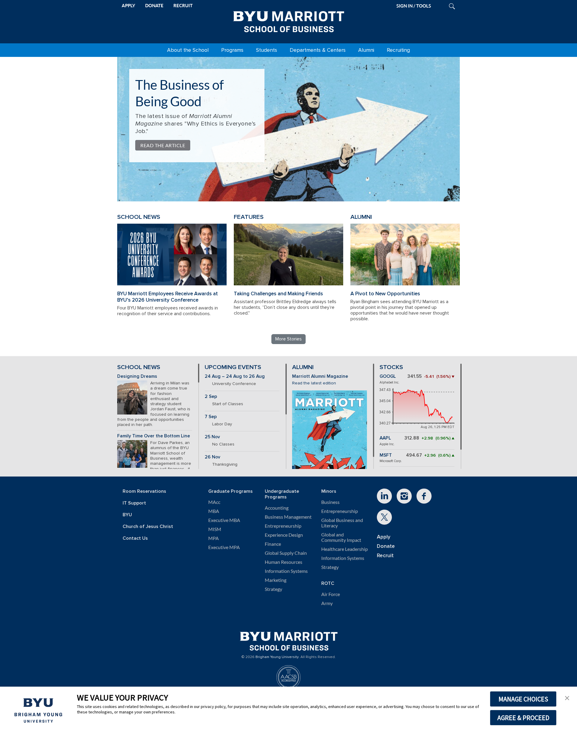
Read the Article (162, 145)
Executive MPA (224, 547)
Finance (273, 544)
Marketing (275, 580)
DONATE (154, 5)
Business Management (288, 517)
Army (327, 603)
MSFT (386, 455)
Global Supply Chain (286, 553)
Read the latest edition (314, 383)
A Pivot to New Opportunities (385, 293)
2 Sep (211, 396)
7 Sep (211, 417)
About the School (188, 50)
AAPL (385, 438)
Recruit (385, 555)
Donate (386, 546)
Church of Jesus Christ (148, 526)
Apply (383, 537)
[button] (567, 697)
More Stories (288, 339)
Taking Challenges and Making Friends (278, 293)
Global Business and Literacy (342, 522)
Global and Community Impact (341, 537)
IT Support (134, 503)
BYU (127, 515)
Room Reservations (144, 491)
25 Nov (212, 437)
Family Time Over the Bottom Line (153, 436)
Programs (232, 50)
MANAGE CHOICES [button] (523, 699)
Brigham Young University (277, 657)
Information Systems (286, 571)
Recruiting (398, 50)
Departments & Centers (318, 50)
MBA (213, 511)
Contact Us (135, 538)
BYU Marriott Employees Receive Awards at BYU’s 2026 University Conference (167, 296)
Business (330, 502)
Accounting (276, 508)
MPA (213, 538)
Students (266, 50)
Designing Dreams (137, 376)
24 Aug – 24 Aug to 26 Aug (235, 376)
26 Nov (212, 457)
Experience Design (284, 535)
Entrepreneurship (283, 526)
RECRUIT (183, 5)
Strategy (273, 589)
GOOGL (388, 376)
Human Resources (283, 562)
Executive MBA (224, 520)
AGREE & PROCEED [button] (523, 717)
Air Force (330, 594)
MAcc (214, 502)
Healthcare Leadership (344, 549)
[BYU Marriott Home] (288, 20)
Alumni (366, 50)
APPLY (128, 5)
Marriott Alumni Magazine (320, 376)
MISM (214, 529)
